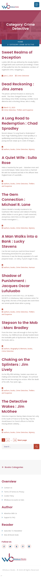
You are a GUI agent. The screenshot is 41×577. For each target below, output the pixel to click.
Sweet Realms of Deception (17, 55)
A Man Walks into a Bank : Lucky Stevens (19, 241)
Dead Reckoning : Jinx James (18, 86)
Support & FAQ (9, 517)
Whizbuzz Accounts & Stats (14, 500)
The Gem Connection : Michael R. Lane (16, 199)
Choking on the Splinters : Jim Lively (16, 364)
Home (20, 42)
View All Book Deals (11, 535)
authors (7, 149)
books (12, 149)
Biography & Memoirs (18, 349)
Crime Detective (23, 76)
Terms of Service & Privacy (14, 492)
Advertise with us (10, 513)
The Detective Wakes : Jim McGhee (14, 406)
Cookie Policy (9, 496)
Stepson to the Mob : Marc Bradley (20, 325)
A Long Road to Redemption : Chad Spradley (20, 123)
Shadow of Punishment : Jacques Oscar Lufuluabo (16, 283)
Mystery (32, 149)
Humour (32, 267)
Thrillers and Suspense (25, 110)
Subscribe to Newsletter (13, 531)
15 (15, 440)
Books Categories (14, 467)
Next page (22, 440)
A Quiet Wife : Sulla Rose (19, 160)
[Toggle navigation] (36, 4)
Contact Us (8, 488)
